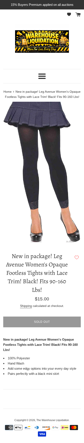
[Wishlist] (69, 14)
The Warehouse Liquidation (52, 420)
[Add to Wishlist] (77, 257)
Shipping (26, 306)
